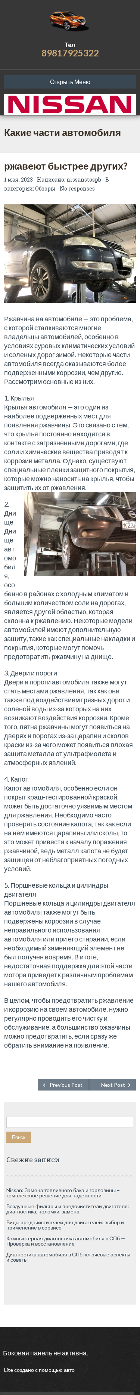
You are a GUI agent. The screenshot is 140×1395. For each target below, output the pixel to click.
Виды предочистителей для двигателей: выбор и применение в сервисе (65, 1225)
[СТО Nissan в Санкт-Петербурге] (70, 20)
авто (69, 1370)
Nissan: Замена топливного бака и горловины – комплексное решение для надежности (63, 1192)
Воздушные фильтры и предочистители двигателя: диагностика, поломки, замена (67, 1209)
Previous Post (66, 1085)
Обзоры (45, 188)
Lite (9, 1370)
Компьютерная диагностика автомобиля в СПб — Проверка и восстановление (65, 1241)
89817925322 (70, 52)
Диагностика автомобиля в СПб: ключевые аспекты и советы (68, 1257)
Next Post (113, 1085)
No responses (77, 188)
